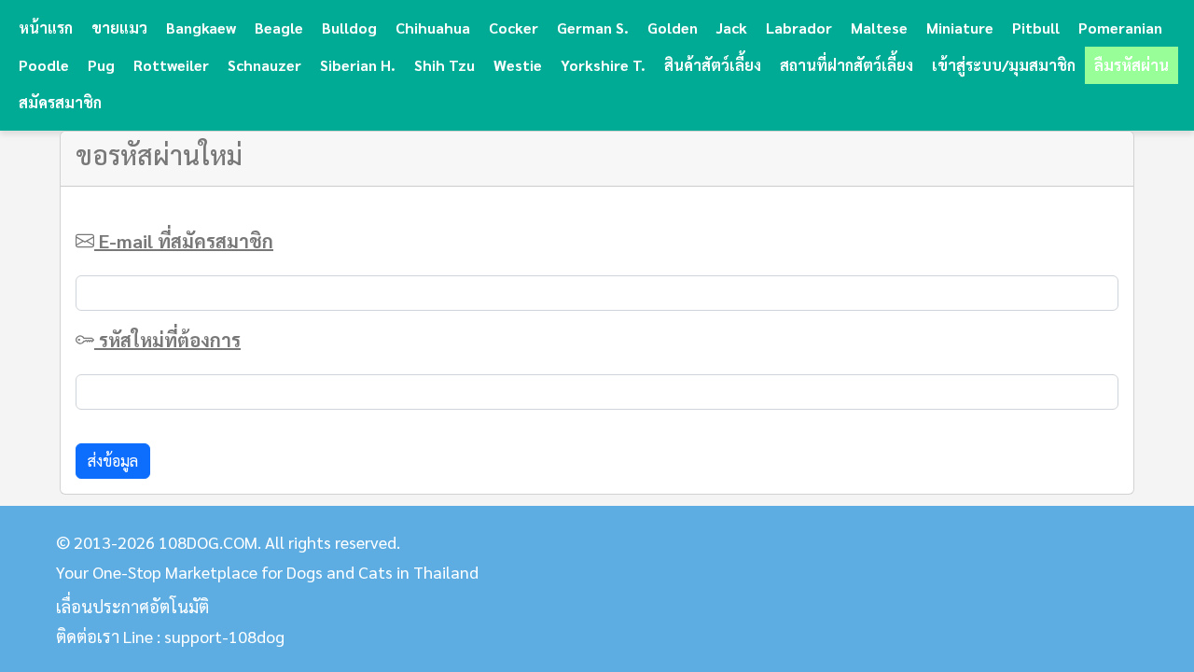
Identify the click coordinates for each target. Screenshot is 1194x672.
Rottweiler (171, 65)
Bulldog (349, 27)
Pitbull (1036, 27)
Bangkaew (201, 27)
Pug (101, 65)
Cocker (513, 27)
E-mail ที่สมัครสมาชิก (183, 241)
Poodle (44, 65)
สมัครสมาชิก (60, 102)
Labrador (799, 27)
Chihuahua (433, 27)
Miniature (959, 27)
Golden (672, 27)
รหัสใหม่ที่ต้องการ (167, 340)
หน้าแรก (46, 27)
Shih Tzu (444, 65)
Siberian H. (358, 65)
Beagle (279, 27)
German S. (593, 27)
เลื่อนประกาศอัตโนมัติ (132, 606)
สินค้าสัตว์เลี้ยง (712, 65)
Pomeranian (1120, 27)
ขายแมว (119, 27)
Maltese (879, 27)
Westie (517, 65)
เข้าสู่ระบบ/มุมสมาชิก (1004, 65)
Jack (731, 27)
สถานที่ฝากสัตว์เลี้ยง (846, 65)
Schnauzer (264, 65)
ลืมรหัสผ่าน (1131, 65)
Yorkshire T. (603, 65)
